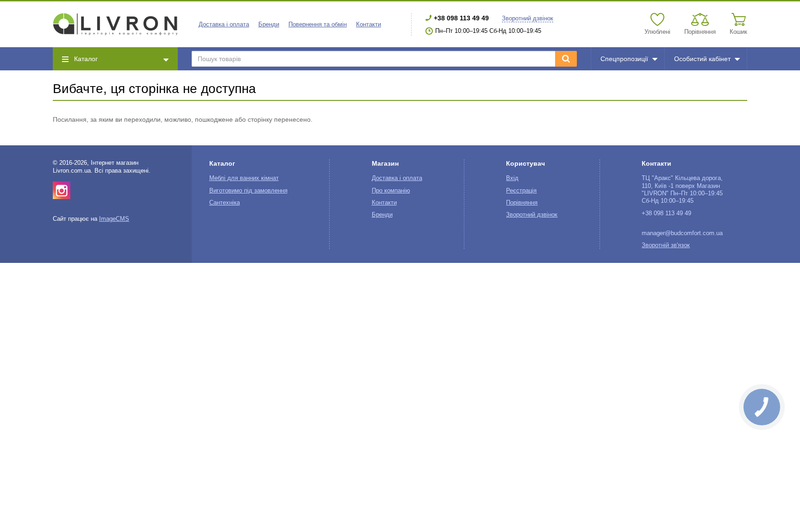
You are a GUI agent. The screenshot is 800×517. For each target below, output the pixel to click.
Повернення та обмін (317, 24)
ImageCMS (114, 219)
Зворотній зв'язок (666, 245)
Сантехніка (224, 202)
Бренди (268, 24)
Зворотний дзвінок (527, 18)
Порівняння (522, 202)
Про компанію (391, 190)
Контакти (368, 24)
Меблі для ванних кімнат (244, 178)
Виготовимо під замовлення (248, 190)
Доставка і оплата (224, 24)
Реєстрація (521, 190)
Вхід (512, 178)
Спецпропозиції (624, 58)
